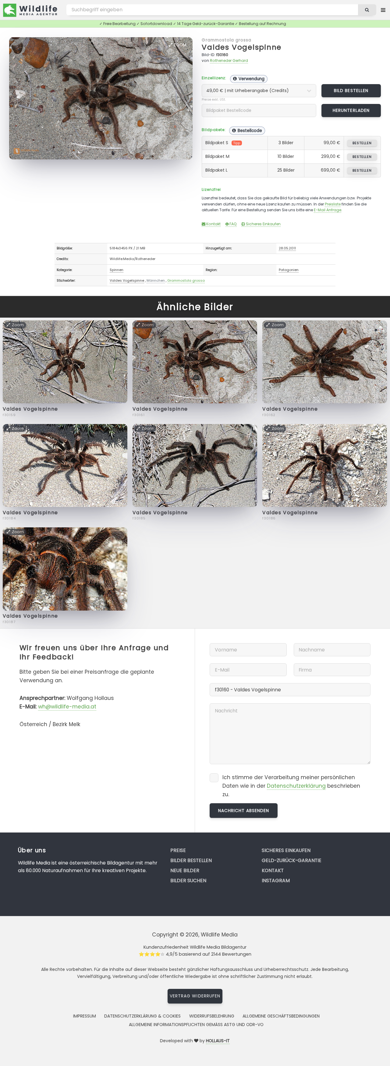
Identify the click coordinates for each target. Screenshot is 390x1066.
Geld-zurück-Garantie (291, 860)
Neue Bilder (184, 870)
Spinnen (116, 269)
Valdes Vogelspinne (242, 47)
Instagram (276, 880)
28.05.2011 (287, 248)
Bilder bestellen (191, 860)
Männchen (156, 280)
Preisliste (333, 204)
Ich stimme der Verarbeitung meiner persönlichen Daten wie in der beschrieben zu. (291, 786)
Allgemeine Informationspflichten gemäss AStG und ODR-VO (196, 1024)
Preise (178, 850)
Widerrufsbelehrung (211, 1016)
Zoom (179, 45)
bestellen (362, 143)
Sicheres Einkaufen (263, 223)
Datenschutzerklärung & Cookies (142, 1016)
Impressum (84, 1016)
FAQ (233, 223)
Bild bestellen (351, 90)
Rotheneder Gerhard (229, 60)
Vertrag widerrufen (195, 996)
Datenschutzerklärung (296, 786)
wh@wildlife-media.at (67, 706)
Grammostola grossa (226, 40)
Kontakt (213, 223)
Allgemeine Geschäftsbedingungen (281, 1016)
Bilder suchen (188, 880)
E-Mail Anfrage (327, 209)
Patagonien (289, 269)
